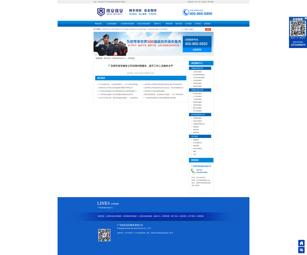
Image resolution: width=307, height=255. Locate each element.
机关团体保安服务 (127, 24)
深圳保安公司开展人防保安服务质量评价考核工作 (116, 88)
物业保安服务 (197, 86)
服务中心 (157, 24)
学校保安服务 (197, 83)
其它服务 (194, 136)
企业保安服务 (111, 24)
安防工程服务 (197, 121)
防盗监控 (196, 127)
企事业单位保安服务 (113, 216)
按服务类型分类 (197, 68)
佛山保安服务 (197, 108)
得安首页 (107, 58)
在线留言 (204, 2)
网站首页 (98, 24)
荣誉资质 (169, 24)
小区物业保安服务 (153, 29)
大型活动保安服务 (143, 24)
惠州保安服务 (197, 102)
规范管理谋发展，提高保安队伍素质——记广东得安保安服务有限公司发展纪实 (164, 94)
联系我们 (207, 24)
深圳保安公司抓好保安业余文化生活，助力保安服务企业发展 (164, 88)
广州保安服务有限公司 (105, 208)
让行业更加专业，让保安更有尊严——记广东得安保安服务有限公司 (119, 84)
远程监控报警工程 (199, 124)
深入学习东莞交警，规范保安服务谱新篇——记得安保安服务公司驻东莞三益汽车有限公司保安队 (119, 98)
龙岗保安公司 (133, 29)
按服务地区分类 (197, 90)
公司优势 (188, 24)
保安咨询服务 (197, 148)
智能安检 (196, 132)
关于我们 (198, 24)
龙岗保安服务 (142, 29)
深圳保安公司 (106, 29)
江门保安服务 (197, 96)
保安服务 (126, 29)
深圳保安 (101, 216)
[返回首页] (301, 243)
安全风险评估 (197, 142)
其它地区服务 (197, 111)
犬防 (194, 154)
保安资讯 (183, 216)
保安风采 (178, 24)
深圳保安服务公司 (117, 29)
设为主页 (197, 2)
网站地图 (210, 2)
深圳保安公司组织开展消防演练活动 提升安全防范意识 (163, 84)
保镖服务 (196, 140)
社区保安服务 (197, 80)
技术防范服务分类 (198, 114)
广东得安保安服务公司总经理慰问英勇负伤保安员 (116, 94)
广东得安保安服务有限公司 (130, 225)
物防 (194, 151)
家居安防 (196, 129)
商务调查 (196, 145)
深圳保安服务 (197, 93)
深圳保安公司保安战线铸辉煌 (154, 91)
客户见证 (174, 216)
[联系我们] (301, 250)
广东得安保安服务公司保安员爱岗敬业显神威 (160, 98)
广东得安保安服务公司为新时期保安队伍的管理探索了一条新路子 (119, 91)
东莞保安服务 (197, 105)
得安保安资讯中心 (119, 58)
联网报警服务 (197, 118)
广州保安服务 (197, 99)
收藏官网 (190, 2)
